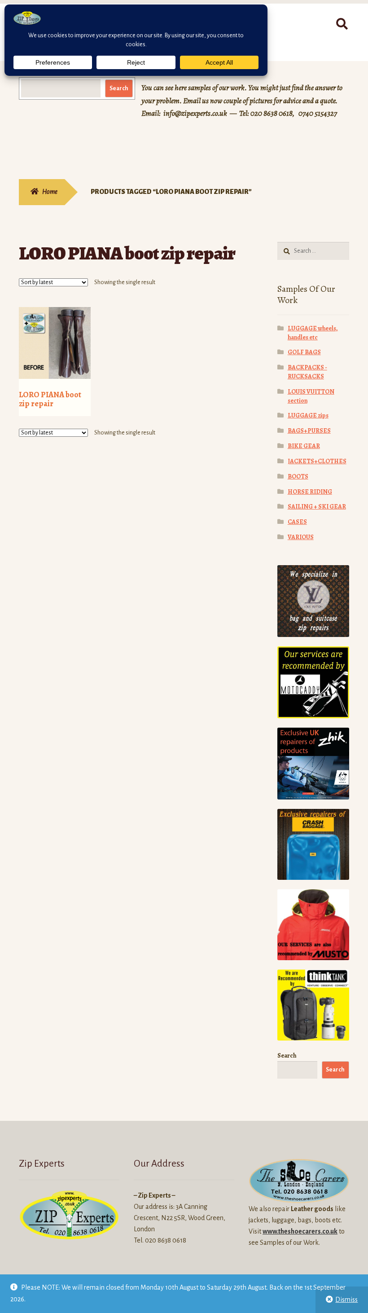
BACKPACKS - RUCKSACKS (307, 372)
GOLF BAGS (304, 352)
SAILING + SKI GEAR (317, 506)
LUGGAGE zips (308, 415)
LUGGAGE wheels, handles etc (313, 333)
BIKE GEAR (304, 446)
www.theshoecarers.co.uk (300, 1231)
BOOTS (298, 476)
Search (119, 88)
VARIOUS (301, 537)
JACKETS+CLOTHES (317, 461)
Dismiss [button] (346, 1299)
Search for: (341, 24)
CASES (297, 522)
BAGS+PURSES (309, 430)
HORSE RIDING (310, 491)
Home (49, 191)
